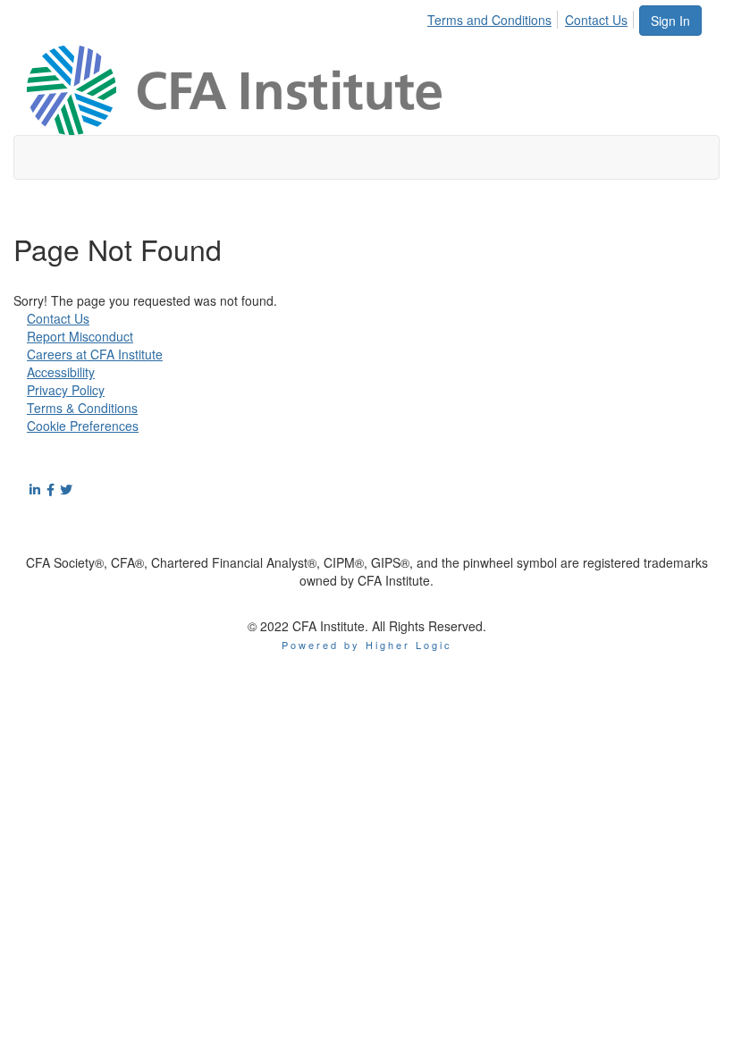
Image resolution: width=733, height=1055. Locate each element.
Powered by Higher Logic (367, 644)
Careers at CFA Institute (95, 354)
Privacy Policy (66, 390)
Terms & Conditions (82, 408)
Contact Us (596, 20)
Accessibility (61, 372)
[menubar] (532, 17)
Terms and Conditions (489, 20)
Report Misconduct (80, 336)
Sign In (670, 21)
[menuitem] (494, 17)
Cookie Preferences (83, 426)
